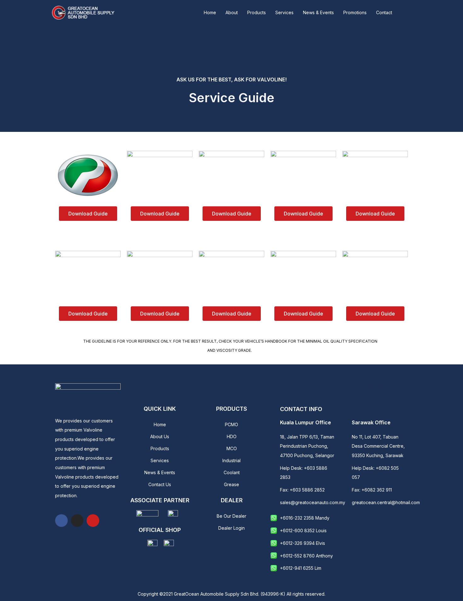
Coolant (232, 472)
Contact (384, 12)
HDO (232, 436)
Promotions (355, 12)
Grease (231, 484)
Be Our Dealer (231, 516)
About (232, 12)
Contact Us (159, 484)
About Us (159, 436)
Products (256, 12)
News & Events (318, 12)
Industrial (231, 460)
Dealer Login (231, 528)
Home (210, 12)
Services (284, 12)
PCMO (231, 424)
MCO (231, 448)
